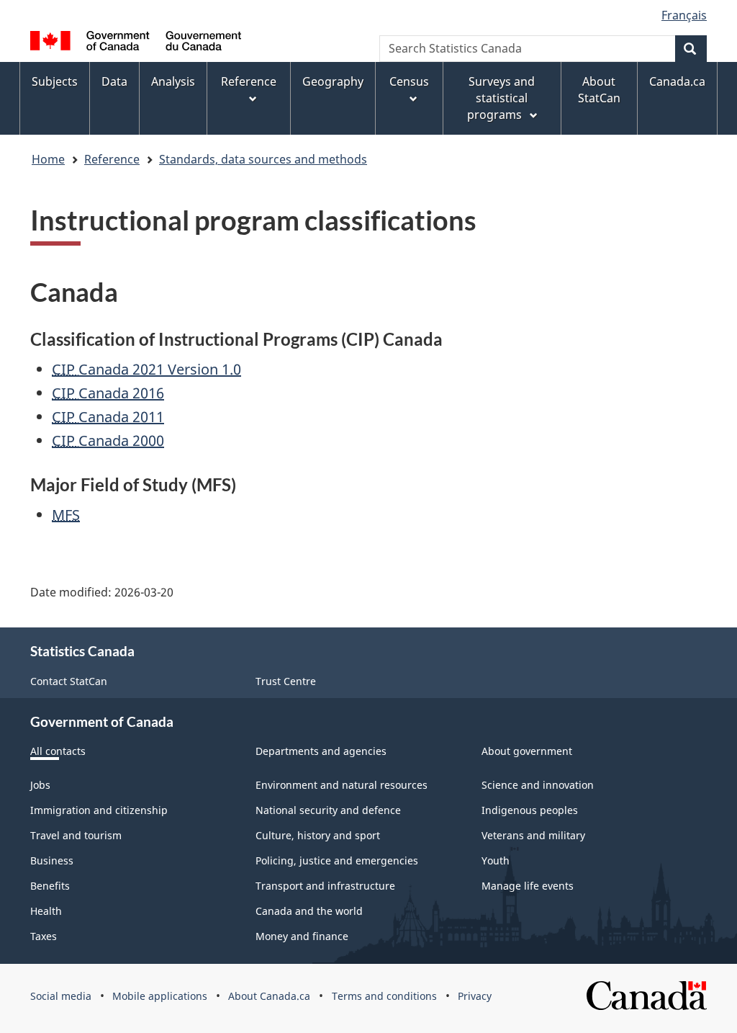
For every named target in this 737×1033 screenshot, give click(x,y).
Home (48, 159)
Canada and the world (309, 911)
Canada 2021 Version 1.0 (146, 369)
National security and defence (328, 810)
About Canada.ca (269, 996)
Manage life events (527, 886)
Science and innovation (537, 785)
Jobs (40, 785)
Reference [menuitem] (248, 81)
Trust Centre (286, 681)
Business (51, 860)
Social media (60, 996)
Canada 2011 (108, 416)
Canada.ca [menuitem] (677, 81)
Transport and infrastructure (325, 886)
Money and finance (302, 936)
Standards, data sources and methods (263, 159)
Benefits (50, 886)
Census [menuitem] (409, 81)
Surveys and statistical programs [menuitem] (501, 97)
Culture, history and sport (318, 835)
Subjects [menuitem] (55, 81)
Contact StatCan (68, 681)
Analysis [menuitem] (173, 81)
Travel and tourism (76, 835)
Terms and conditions (384, 996)
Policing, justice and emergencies (337, 860)
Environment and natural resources (342, 785)
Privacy (475, 996)
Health (46, 911)
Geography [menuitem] (332, 81)
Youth (495, 860)
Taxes (43, 936)
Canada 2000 (108, 440)
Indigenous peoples (529, 810)
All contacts (58, 751)
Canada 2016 (108, 393)
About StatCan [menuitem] (599, 89)
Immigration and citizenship (99, 810)
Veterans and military (533, 835)
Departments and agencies (321, 751)
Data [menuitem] (114, 81)
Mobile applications (159, 996)
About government (526, 751)
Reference (112, 159)
